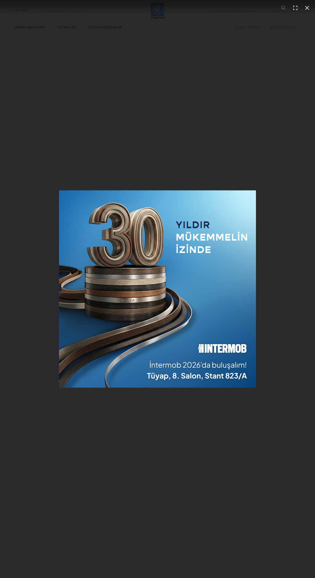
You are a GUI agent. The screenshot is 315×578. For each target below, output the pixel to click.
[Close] (307, 8)
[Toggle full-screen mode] (295, 8)
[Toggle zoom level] (283, 8)
